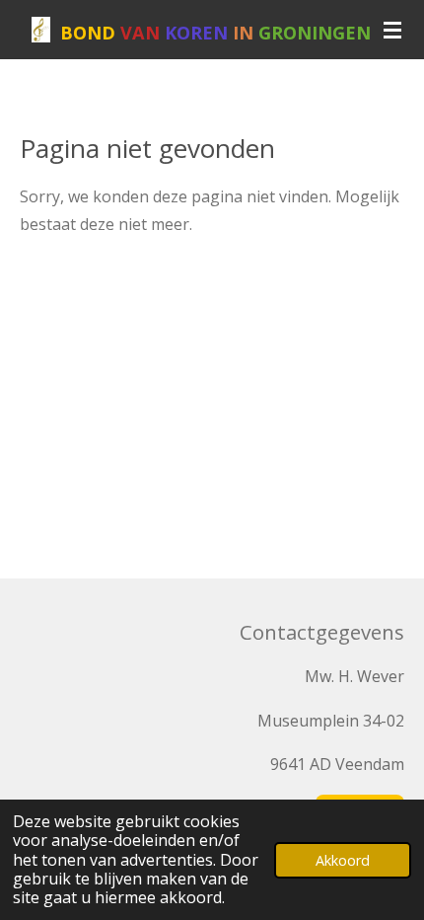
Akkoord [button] (343, 860)
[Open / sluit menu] (392, 29)
